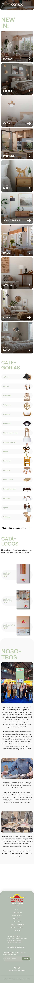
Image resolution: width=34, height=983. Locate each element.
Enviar (26, 959)
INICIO (17, 910)
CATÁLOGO (17, 922)
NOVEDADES (17, 916)
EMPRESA (17, 919)
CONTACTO (17, 931)
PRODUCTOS (17, 913)
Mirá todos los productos (14, 528)
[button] (3, 4)
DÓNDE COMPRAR (17, 925)
